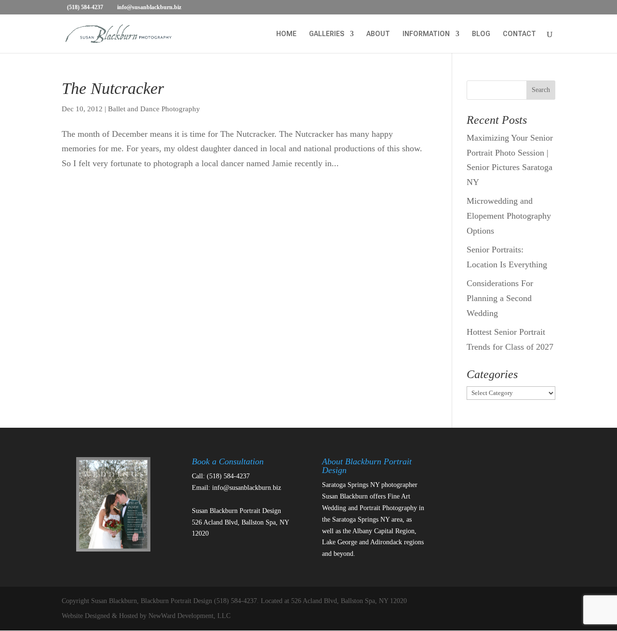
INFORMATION (426, 34)
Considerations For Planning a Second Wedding (500, 297)
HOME (286, 34)
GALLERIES (326, 34)
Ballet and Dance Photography (154, 109)
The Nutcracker (113, 88)
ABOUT (378, 34)
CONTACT (519, 34)
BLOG (481, 34)
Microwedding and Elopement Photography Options (509, 215)
